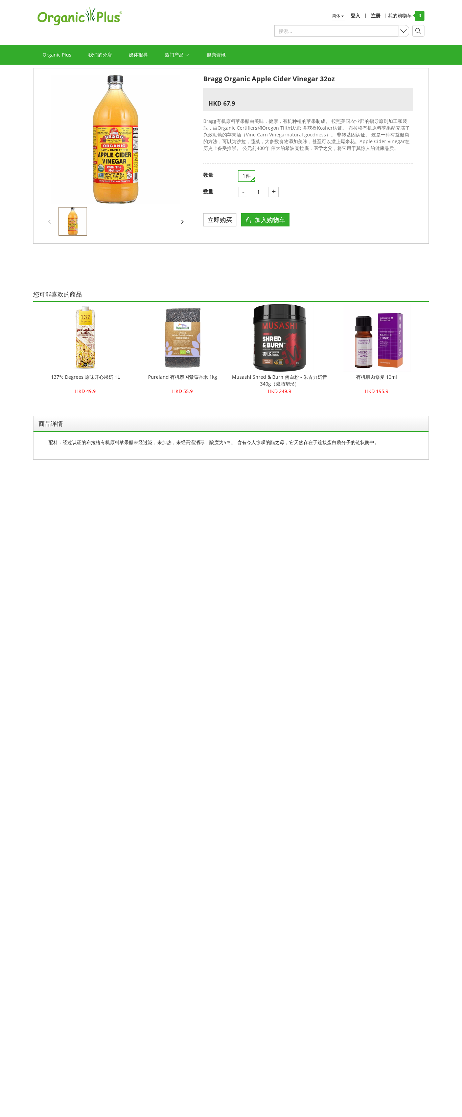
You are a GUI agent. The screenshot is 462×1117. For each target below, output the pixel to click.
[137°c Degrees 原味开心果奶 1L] (85, 338)
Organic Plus (57, 54)
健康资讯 (216, 54)
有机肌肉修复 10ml (376, 377)
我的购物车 (398, 15)
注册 (375, 15)
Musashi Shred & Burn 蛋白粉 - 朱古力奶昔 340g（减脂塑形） (279, 380)
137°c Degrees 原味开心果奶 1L (85, 377)
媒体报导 (138, 54)
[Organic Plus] (80, 16)
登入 (355, 15)
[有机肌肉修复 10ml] (376, 338)
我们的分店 (100, 54)
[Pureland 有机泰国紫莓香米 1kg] (182, 338)
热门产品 (175, 54)
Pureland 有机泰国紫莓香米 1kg (182, 377)
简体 (336, 16)
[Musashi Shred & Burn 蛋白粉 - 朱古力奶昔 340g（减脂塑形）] (279, 338)
